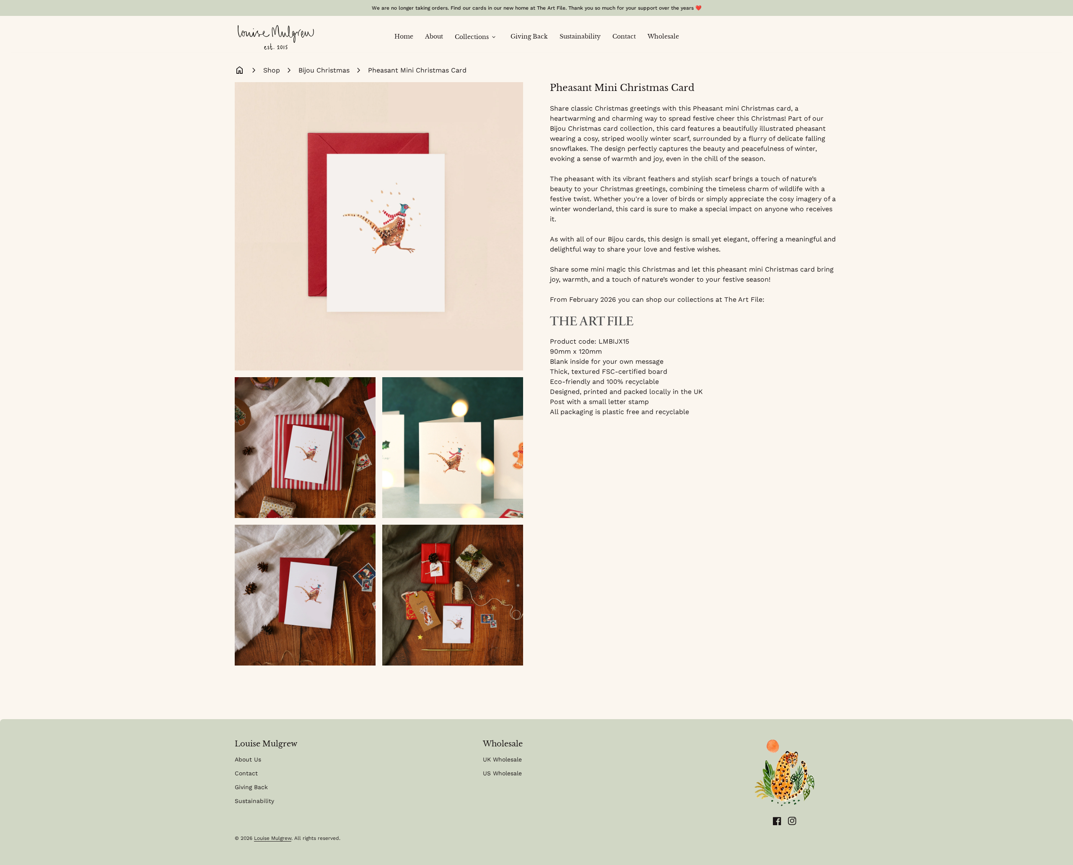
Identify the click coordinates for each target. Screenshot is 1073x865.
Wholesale (663, 36)
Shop (271, 70)
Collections (476, 37)
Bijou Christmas (324, 70)
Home (406, 36)
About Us (248, 759)
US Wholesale (502, 773)
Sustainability (583, 36)
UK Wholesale (502, 759)
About (437, 36)
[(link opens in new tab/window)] (592, 320)
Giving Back (532, 36)
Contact (627, 36)
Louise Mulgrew (272, 838)
